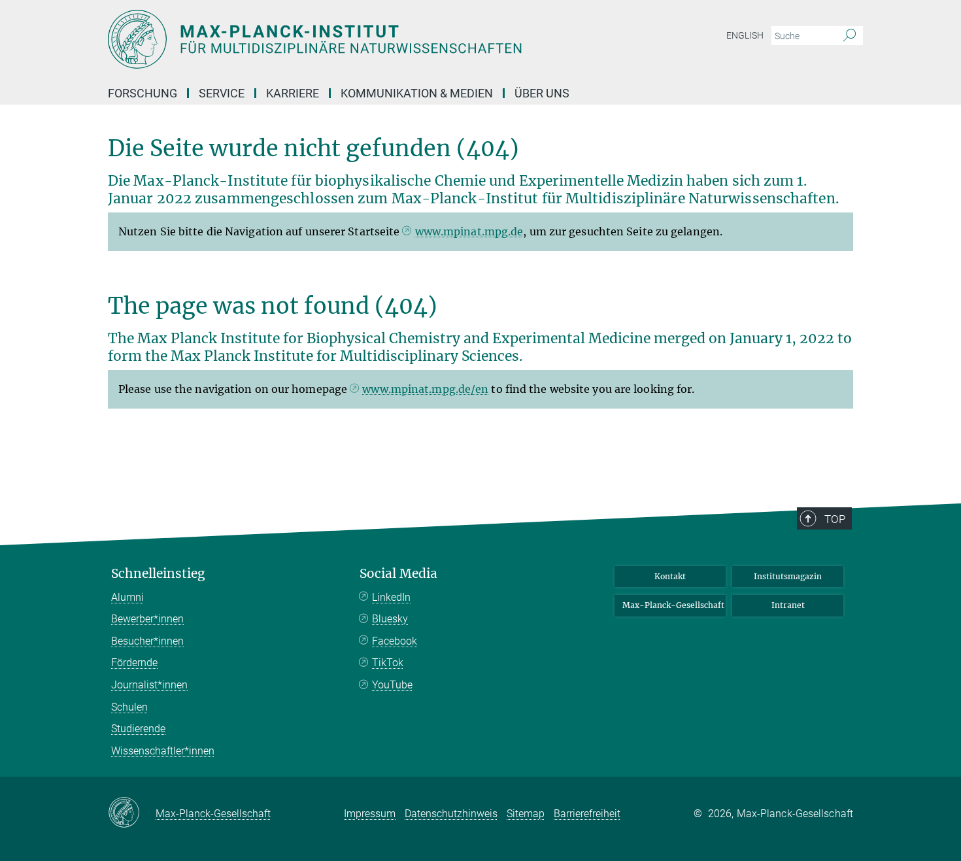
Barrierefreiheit (587, 813)
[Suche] (849, 36)
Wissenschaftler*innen (162, 751)
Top (834, 519)
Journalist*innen (149, 685)
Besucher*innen (147, 641)
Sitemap (526, 813)
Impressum (370, 813)
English (745, 35)
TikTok (387, 662)
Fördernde (134, 662)
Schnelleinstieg (158, 573)
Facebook (394, 641)
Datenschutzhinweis (451, 813)
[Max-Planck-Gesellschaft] (132, 813)
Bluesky (390, 619)
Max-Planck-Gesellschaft (673, 605)
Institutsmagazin (788, 576)
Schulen (129, 707)
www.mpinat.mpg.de (469, 231)
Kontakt (670, 576)
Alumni (127, 597)
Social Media (398, 573)
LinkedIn (391, 597)
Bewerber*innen (147, 619)
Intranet (788, 605)
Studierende (138, 728)
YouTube (392, 685)
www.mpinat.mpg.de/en (425, 389)
